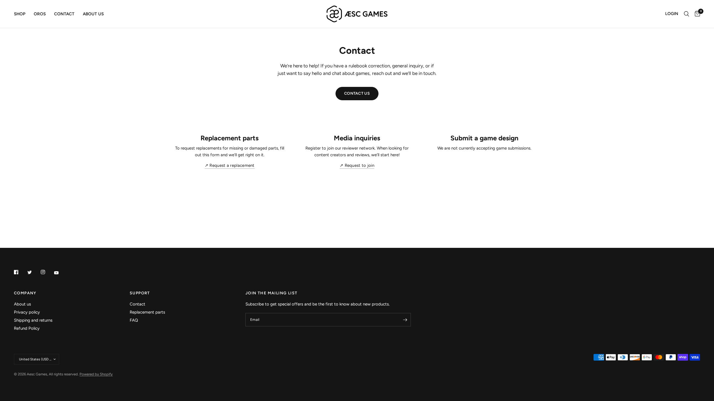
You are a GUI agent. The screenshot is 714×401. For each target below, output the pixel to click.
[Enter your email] (405, 319)
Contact (64, 13)
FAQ (134, 320)
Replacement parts (147, 312)
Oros (40, 13)
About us (93, 13)
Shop (19, 13)
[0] (696, 14)
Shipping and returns (33, 320)
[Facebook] (20, 272)
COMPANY (25, 293)
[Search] (686, 14)
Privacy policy (27, 312)
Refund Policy (27, 328)
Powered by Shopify (96, 374)
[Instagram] (47, 272)
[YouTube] (60, 272)
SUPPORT (140, 293)
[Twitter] (33, 272)
